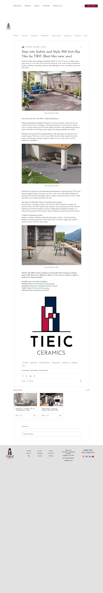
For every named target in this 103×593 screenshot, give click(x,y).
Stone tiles (25, 362)
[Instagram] (83, 456)
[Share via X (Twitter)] (26, 376)
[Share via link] (34, 376)
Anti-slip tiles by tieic (44, 362)
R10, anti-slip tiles (56, 35)
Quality (40, 456)
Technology (40, 453)
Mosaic (51, 451)
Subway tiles (78, 35)
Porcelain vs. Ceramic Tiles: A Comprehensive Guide (25, 409)
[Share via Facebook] (22, 376)
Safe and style (56, 362)
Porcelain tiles (34, 35)
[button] (18, 6)
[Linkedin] (90, 456)
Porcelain (28, 451)
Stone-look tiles (45, 35)
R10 (24, 366)
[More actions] (80, 47)
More (85, 35)
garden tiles (34, 362)
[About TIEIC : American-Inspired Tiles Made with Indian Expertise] (51, 399)
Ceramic (40, 451)
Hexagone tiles (68, 35)
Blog (29, 456)
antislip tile (74, 362)
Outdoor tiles (65, 362)
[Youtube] (93, 456)
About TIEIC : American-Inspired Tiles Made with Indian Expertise (50, 409)
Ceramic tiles (24, 35)
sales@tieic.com (68, 460)
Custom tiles (51, 453)
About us (28, 453)
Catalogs (51, 456)
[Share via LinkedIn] (30, 376)
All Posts (16, 35)
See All (87, 390)
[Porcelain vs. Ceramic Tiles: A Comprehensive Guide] (25, 399)
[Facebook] (87, 456)
